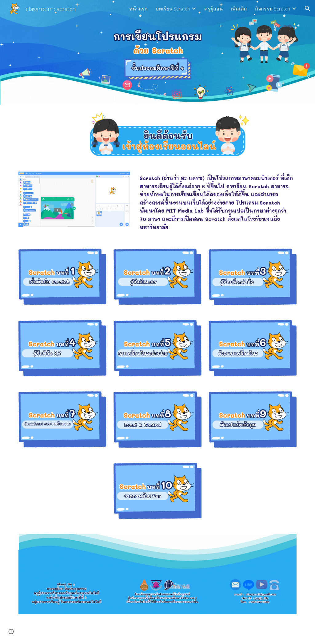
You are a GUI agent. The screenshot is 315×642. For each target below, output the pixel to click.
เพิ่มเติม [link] (239, 8)
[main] (217, 203)
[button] (307, 8)
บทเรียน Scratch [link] (173, 8)
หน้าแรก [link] (138, 8)
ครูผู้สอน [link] (213, 8)
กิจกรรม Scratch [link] (272, 8)
